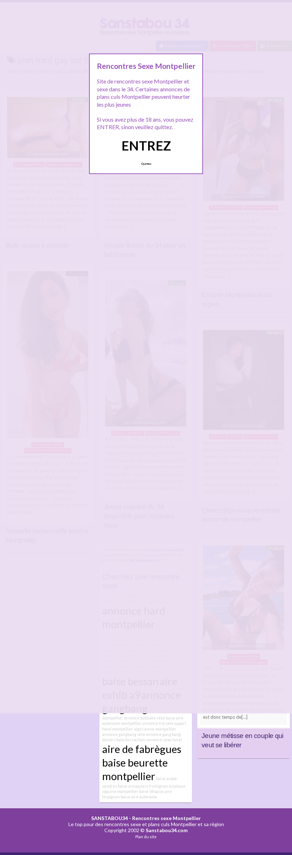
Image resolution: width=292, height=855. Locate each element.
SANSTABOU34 (109, 818)
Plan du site (146, 836)
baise (122, 786)
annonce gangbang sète (123, 734)
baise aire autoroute (139, 796)
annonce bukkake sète (144, 718)
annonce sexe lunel (164, 739)
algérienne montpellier (155, 729)
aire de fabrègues (141, 749)
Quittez (146, 164)
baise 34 (146, 791)
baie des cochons (131, 739)
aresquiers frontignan (148, 786)
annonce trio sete (158, 723)
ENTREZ (146, 145)
